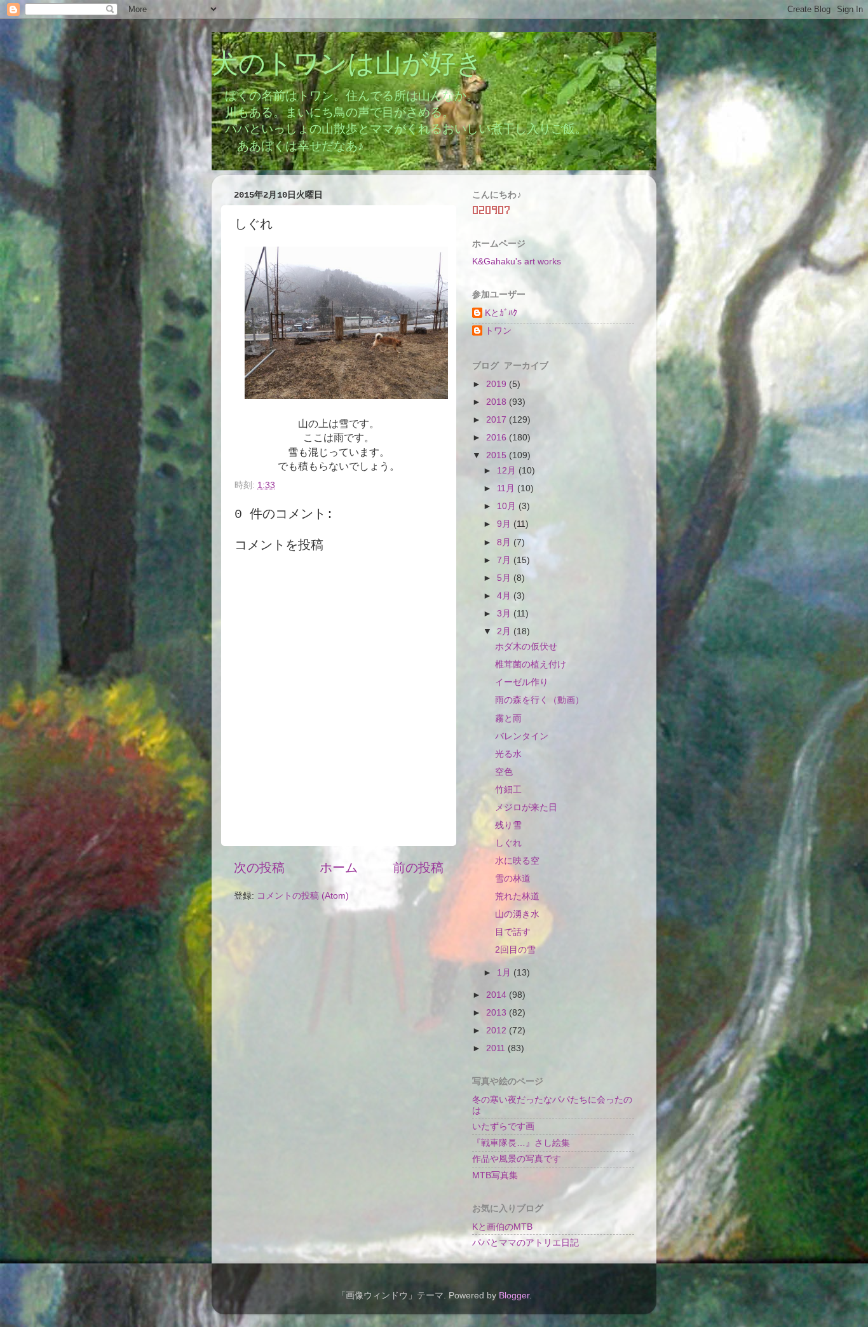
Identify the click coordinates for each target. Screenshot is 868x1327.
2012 (497, 1030)
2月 (505, 631)
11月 (507, 488)
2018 (497, 402)
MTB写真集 (495, 1175)
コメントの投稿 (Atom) (303, 895)
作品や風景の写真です (516, 1158)
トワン (498, 330)
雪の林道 (513, 878)
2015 (497, 455)
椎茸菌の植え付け (530, 664)
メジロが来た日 (526, 807)
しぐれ (508, 843)
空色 (504, 771)
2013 (497, 1012)
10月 (508, 506)
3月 (505, 613)
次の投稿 (259, 867)
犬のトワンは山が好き (347, 65)
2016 (497, 437)
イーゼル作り (521, 682)
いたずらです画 (503, 1126)
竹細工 (508, 789)
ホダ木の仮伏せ (526, 646)
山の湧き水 (517, 914)
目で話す (513, 932)
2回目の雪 (515, 949)
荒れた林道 (517, 896)
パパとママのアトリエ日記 (525, 1242)
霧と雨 (508, 718)
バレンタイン (521, 736)
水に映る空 (517, 860)
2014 (497, 995)
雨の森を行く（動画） (539, 700)
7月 (505, 560)
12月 (508, 470)
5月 (505, 578)
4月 (505, 595)
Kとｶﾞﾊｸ (501, 313)
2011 (497, 1048)
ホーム (339, 867)
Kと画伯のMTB (502, 1227)
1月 (505, 972)
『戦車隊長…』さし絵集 (521, 1143)
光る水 (508, 754)
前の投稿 (418, 867)
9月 (505, 524)
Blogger (514, 1295)
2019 (497, 384)
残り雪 (508, 825)
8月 (505, 542)
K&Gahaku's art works (516, 261)
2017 (497, 419)
